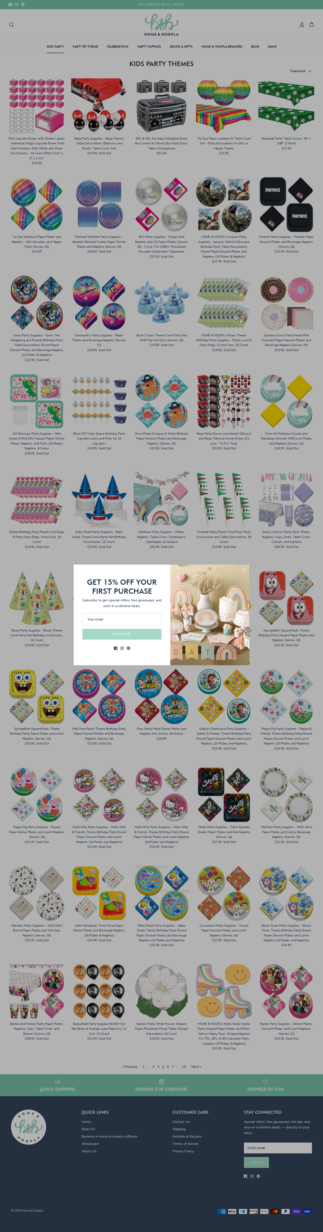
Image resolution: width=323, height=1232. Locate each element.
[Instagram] (122, 648)
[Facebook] (115, 648)
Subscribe (122, 634)
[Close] (244, 570)
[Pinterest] (128, 648)
